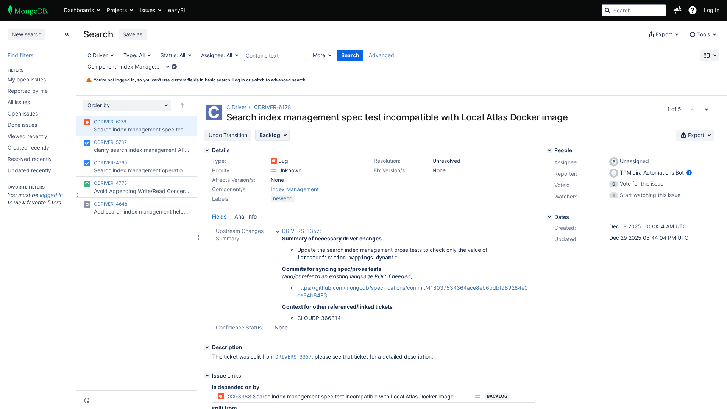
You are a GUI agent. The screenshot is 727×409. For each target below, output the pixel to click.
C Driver (236, 107)
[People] (549, 150)
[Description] (207, 347)
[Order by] (182, 105)
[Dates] (549, 217)
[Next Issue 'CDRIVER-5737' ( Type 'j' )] (706, 109)
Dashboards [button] (79, 10)
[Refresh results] (87, 400)
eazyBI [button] (176, 10)
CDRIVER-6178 (272, 107)
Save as (132, 34)
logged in (51, 195)
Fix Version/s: (390, 170)
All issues (19, 102)
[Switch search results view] (709, 55)
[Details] (207, 150)
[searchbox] (634, 10)
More (319, 55)
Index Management (295, 189)
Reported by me (28, 90)
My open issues (27, 79)
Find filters (20, 55)
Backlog (497, 396)
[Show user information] (689, 172)
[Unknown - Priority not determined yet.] (274, 170)
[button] (677, 10)
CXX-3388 (238, 396)
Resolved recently (30, 159)
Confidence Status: (239, 327)
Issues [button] (147, 10)
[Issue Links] (207, 375)
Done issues (22, 125)
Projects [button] (117, 10)
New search (26, 34)
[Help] (692, 10)
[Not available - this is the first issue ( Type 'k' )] (692, 109)
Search (350, 55)
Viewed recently (27, 136)
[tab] (219, 216)
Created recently (28, 147)
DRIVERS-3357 (301, 231)
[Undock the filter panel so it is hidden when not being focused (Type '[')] (66, 34)
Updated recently (29, 170)
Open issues (23, 113)
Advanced (381, 55)
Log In (711, 10)
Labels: (221, 198)
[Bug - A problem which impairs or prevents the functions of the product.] (274, 161)
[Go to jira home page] (28, 10)
